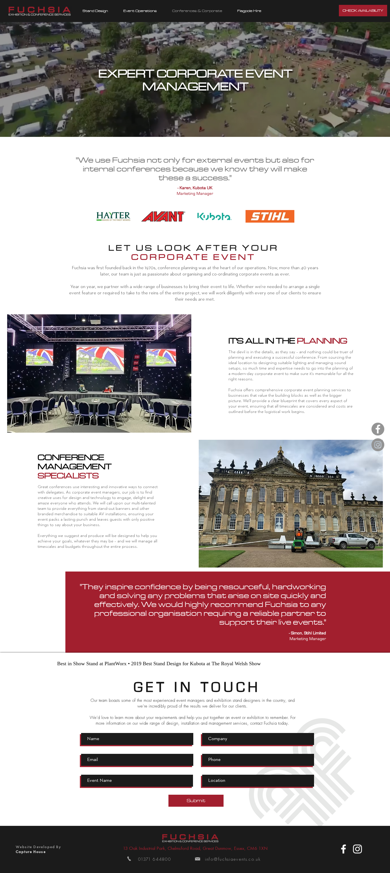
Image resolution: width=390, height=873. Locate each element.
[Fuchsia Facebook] (343, 849)
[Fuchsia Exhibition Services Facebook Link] (377, 429)
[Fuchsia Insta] (357, 849)
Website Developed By (38, 846)
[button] (95, 10)
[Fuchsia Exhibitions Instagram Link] (377, 444)
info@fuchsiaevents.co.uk (233, 859)
